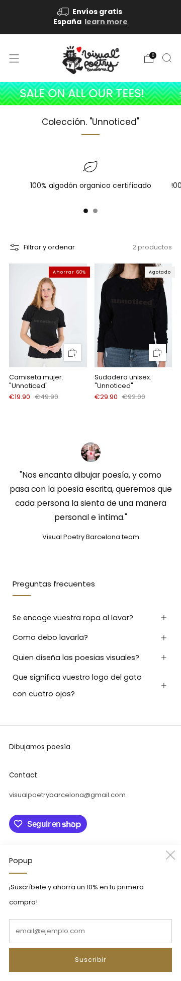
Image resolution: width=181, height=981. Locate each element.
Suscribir (90, 959)
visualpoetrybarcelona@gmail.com (67, 795)
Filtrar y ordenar (49, 247)
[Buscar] (167, 58)
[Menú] (14, 58)
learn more (106, 22)
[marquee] (90, 93)
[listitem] (90, 17)
